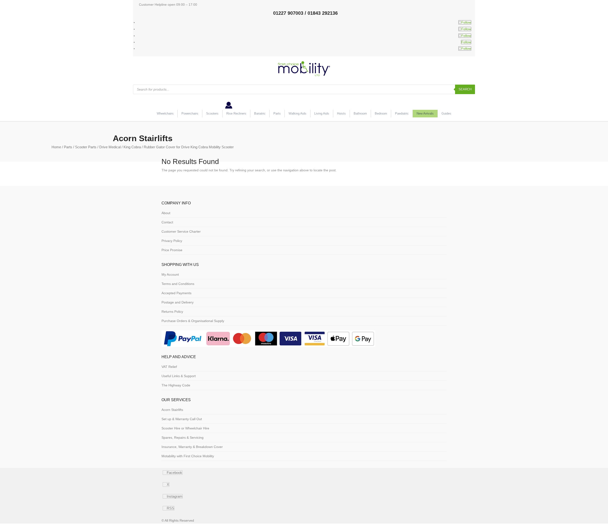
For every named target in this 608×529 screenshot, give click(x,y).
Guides (446, 113)
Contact (167, 222)
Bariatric (260, 113)
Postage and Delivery (178, 302)
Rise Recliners (236, 113)
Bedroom (381, 113)
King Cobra (132, 147)
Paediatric (402, 113)
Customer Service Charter (181, 231)
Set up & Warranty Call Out (182, 419)
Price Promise (172, 250)
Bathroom (360, 113)
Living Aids (321, 113)
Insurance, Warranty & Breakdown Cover (192, 447)
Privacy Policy (172, 241)
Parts (277, 113)
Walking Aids (297, 113)
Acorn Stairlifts (172, 410)
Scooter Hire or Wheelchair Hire (185, 428)
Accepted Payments (176, 293)
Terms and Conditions (178, 284)
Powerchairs (189, 113)
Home (56, 147)
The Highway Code (176, 385)
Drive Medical (110, 147)
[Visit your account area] (228, 107)
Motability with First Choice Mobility (188, 456)
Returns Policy (172, 311)
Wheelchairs (165, 113)
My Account (170, 274)
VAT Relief (169, 367)
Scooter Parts (85, 147)
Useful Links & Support (179, 376)
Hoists (341, 113)
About (166, 213)
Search (465, 89)
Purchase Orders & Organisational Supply (193, 321)
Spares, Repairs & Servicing (183, 437)
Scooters (212, 113)
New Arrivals (425, 113)
